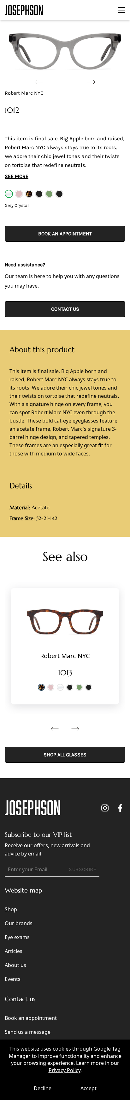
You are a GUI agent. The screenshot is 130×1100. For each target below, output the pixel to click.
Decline (42, 1088)
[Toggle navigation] (121, 10)
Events (13, 979)
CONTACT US (65, 309)
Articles (13, 951)
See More (16, 176)
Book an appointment (65, 234)
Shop (11, 909)
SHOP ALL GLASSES (65, 755)
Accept (88, 1088)
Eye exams (17, 937)
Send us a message (27, 1031)
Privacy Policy (64, 1070)
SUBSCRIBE (82, 869)
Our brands (18, 923)
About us (15, 965)
